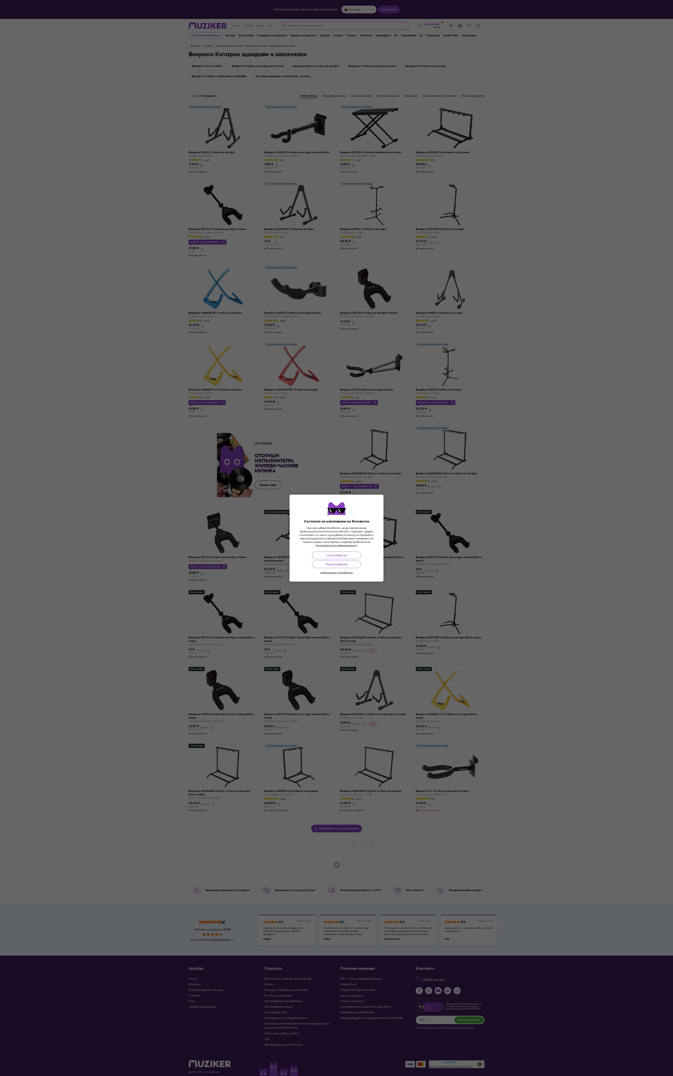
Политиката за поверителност (336, 546)
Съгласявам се (337, 555)
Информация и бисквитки (336, 573)
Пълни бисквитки (336, 564)
